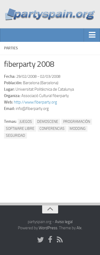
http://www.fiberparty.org (35, 102)
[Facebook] (50, 240)
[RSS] (59, 240)
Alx (79, 228)
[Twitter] (40, 240)
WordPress (48, 228)
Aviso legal (64, 221)
